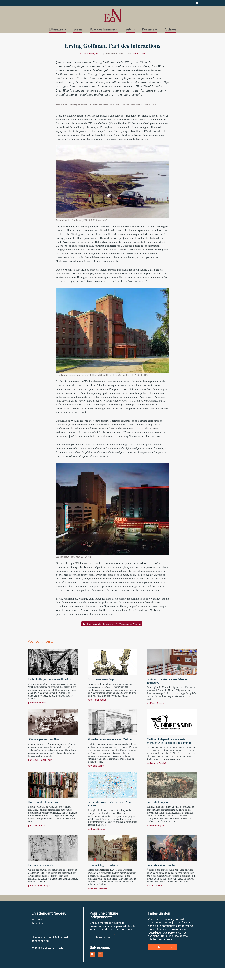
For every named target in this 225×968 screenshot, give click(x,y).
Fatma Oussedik (99, 888)
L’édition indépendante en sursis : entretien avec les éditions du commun (169, 741)
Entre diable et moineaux (43, 802)
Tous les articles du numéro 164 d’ (113, 623)
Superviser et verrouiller (161, 865)
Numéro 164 (139, 53)
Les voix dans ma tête (41, 865)
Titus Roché (156, 885)
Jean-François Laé (92, 53)
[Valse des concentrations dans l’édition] (113, 722)
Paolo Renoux (38, 825)
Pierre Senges (157, 703)
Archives (170, 29)
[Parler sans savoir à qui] (113, 662)
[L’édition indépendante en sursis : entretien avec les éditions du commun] (172, 722)
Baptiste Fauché (158, 763)
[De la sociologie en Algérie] (113, 848)
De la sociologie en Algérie (103, 865)
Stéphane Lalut (98, 700)
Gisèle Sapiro (97, 766)
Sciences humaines (103, 29)
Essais (77, 29)
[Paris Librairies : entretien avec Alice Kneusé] (113, 784)
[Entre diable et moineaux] (53, 784)
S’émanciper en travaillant (44, 739)
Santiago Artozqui (41, 885)
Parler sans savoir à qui (101, 679)
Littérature (56, 29)
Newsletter (102, 937)
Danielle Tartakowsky (42, 760)
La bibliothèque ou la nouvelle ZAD (49, 679)
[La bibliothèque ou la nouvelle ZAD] (53, 662)
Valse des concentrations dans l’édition (110, 739)
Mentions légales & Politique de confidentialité (50, 939)
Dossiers (148, 29)
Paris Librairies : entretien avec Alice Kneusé (110, 803)
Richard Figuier (157, 825)
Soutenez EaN (163, 947)
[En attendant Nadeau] (112, 15)
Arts (129, 29)
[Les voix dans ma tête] (53, 848)
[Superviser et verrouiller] (172, 848)
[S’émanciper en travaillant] (53, 722)
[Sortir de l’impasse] (172, 784)
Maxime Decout (39, 702)
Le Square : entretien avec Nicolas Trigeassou (167, 680)
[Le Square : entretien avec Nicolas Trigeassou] (172, 662)
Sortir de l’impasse (158, 802)
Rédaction (37, 923)
